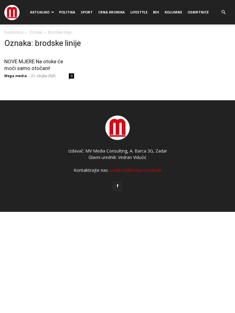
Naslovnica (13, 32)
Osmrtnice (198, 12)
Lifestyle (138, 12)
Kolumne (173, 12)
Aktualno (40, 12)
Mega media (15, 75)
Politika (67, 12)
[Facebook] (117, 186)
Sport (87, 12)
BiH (156, 12)
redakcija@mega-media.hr (136, 170)
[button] (223, 12)
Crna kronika (111, 12)
